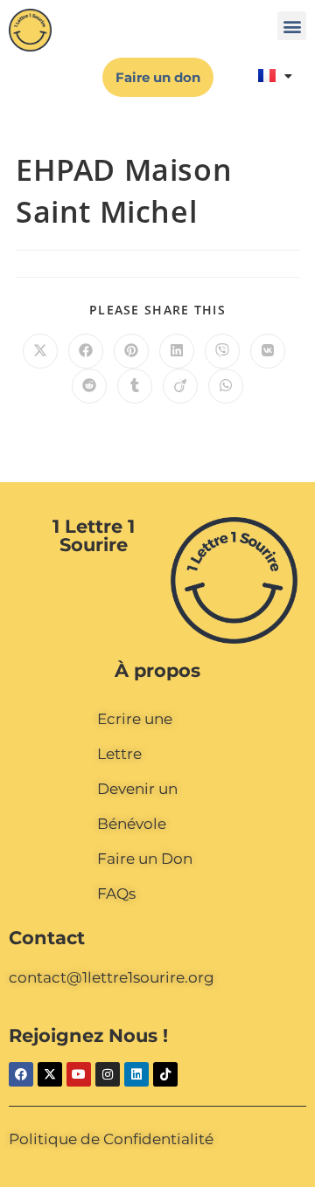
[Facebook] (21, 1074)
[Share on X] (40, 351)
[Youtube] (78, 1074)
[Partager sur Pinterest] (131, 351)
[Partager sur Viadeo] (180, 386)
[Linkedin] (136, 1074)
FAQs (116, 893)
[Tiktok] (165, 1074)
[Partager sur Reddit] (89, 386)
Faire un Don (144, 858)
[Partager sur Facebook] (85, 351)
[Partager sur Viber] (222, 351)
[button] (291, 25)
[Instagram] (107, 1074)
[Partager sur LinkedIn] (176, 351)
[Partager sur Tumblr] (134, 386)
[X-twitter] (50, 1074)
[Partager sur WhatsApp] (225, 386)
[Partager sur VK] (267, 351)
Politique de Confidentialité (111, 1139)
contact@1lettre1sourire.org (111, 977)
